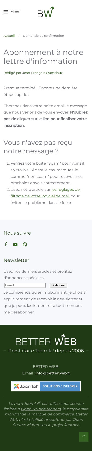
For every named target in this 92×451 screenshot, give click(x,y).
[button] (12, 12)
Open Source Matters (41, 409)
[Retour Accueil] (46, 12)
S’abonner (58, 285)
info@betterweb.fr (52, 373)
